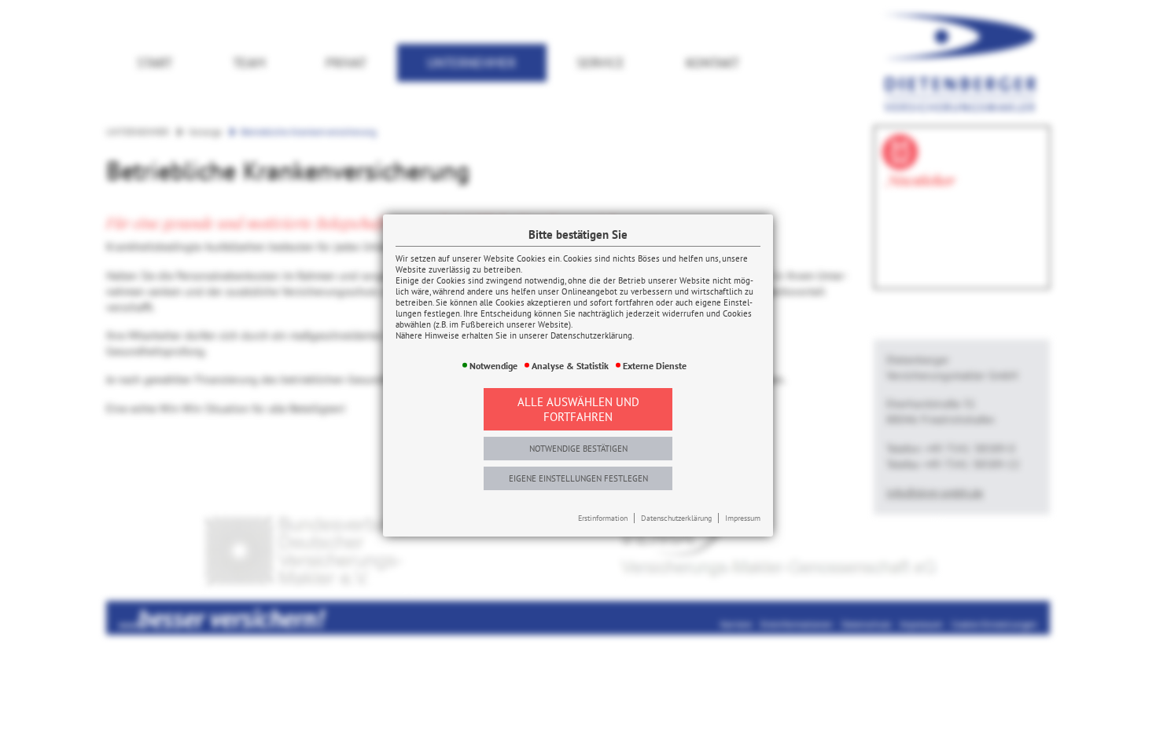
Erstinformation (603, 518)
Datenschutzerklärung (676, 518)
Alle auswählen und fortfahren (578, 409)
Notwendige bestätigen (578, 448)
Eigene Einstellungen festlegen (578, 478)
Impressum (742, 518)
